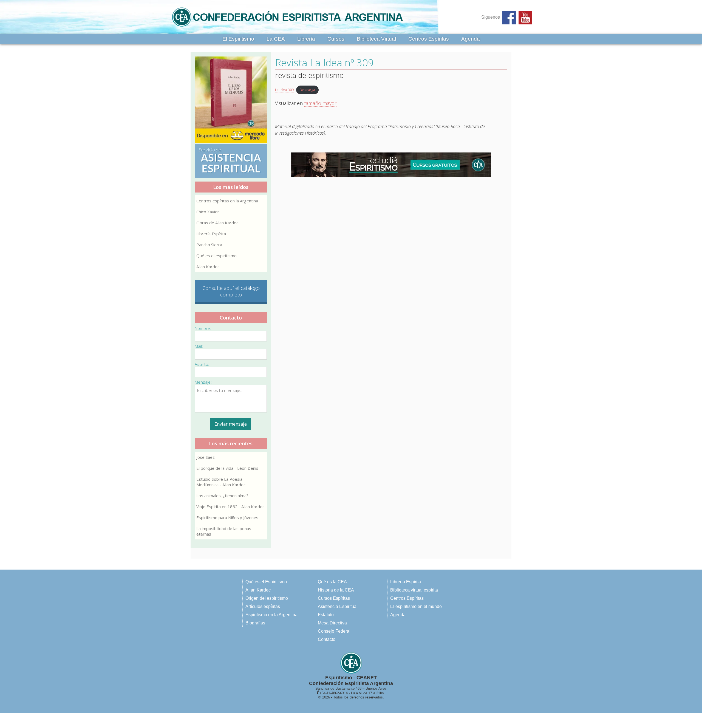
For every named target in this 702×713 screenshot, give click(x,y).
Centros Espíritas (428, 39)
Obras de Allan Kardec (217, 222)
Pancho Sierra (209, 244)
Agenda (470, 39)
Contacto (326, 639)
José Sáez (205, 457)
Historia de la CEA (336, 590)
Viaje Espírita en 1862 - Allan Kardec (230, 506)
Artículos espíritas (262, 606)
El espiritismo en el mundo (416, 606)
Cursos (335, 39)
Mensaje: (203, 382)
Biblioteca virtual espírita (414, 590)
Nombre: (203, 328)
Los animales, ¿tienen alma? (222, 495)
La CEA (276, 39)
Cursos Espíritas (334, 598)
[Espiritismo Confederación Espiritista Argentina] (287, 28)
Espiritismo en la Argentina (271, 614)
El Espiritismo (238, 39)
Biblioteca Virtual (376, 39)
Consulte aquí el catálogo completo (231, 291)
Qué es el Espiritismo (266, 581)
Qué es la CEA (332, 581)
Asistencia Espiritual (338, 606)
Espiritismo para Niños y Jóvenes (227, 517)
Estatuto (326, 614)
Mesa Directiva (332, 623)
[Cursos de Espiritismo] (391, 164)
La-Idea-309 (284, 89)
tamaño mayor (320, 103)
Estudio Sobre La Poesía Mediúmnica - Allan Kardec (220, 481)
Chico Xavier (207, 211)
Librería (306, 39)
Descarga (307, 89)
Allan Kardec (207, 266)
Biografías (255, 623)
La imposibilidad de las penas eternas (223, 531)
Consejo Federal (334, 631)
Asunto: (202, 364)
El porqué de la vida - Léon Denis (227, 468)
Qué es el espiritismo (216, 255)
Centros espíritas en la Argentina (227, 200)
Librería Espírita (211, 233)
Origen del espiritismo (266, 598)
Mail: (199, 346)
